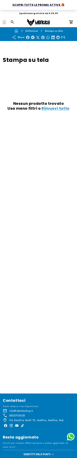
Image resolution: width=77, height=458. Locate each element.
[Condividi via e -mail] (63, 37)
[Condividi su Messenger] (33, 37)
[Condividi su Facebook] (28, 37)
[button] (38, 454)
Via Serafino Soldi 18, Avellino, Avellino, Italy (36, 420)
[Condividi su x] (38, 37)
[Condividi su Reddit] (58, 37)
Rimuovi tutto (55, 108)
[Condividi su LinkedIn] (53, 37)
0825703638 (17, 415)
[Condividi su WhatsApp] (48, 37)
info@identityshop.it (21, 411)
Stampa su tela (54, 31)
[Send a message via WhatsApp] (70, 436)
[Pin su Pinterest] (43, 37)
